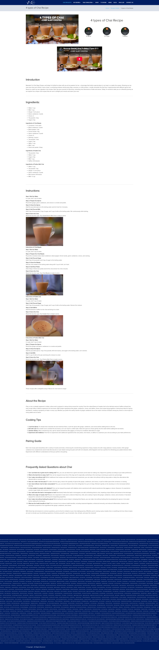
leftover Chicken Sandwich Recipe (24, 605)
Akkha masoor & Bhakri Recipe (105, 577)
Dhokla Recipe (150, 601)
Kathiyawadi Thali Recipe (138, 555)
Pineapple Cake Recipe (144, 609)
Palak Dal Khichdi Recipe (98, 571)
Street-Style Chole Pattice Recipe (128, 547)
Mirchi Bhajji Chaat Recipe (61, 573)
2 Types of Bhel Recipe (22, 579)
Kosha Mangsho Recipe (122, 591)
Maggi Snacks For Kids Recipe (61, 581)
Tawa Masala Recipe (43, 579)
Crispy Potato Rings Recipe (36, 579)
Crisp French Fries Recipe (71, 603)
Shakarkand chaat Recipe (106, 585)
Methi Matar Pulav (145, 561)
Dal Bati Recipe (9, 603)
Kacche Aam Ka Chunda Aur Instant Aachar (134, 567)
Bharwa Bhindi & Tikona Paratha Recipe (101, 575)
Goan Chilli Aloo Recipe (69, 555)
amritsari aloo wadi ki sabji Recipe (17, 601)
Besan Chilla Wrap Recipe (135, 605)
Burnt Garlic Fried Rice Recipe (53, 609)
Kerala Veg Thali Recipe (29, 579)
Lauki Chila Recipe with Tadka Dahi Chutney (112, 559)
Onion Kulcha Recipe (11, 589)
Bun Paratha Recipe (125, 581)
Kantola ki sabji (68, 563)
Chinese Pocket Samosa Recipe (95, 551)
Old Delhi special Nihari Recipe (19, 589)
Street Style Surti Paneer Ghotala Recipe (14, 547)
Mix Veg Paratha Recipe (132, 611)
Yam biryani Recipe (6, 561)
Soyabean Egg (150, 561)
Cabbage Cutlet (136, 561)
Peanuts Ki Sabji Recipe (84, 561)
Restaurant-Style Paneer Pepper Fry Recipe (85, 543)
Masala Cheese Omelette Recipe (23, 591)
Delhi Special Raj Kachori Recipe (64, 575)
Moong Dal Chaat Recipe (87, 599)
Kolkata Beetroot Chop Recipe (4, 551)
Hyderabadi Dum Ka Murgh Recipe (67, 569)
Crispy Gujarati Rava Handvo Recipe (55, 553)
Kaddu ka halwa (42, 565)
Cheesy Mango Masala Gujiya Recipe (78, 599)
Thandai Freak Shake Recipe (103, 611)
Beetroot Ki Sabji (140, 571)
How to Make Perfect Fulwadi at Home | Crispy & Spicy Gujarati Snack (51, 539)
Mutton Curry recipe (91, 613)
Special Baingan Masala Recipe (120, 549)
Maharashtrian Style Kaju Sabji (56, 547)
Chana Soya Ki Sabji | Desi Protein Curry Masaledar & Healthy (120, 541)
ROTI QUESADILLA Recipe (85, 601)
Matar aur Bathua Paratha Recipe (133, 545)
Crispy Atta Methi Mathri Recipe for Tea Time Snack (89, 559)
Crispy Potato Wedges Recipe (86, 597)
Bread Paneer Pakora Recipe (92, 605)
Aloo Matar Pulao (136, 563)
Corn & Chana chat (104, 563)
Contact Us (129, 2)
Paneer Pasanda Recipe (89, 577)
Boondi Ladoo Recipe (80, 557)
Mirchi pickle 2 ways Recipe (107, 589)
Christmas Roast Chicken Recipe (91, 607)
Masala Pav (114, 563)
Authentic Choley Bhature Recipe (153, 599)
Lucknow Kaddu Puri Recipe (73, 571)
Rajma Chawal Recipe (50, 587)
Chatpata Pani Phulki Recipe (24, 553)
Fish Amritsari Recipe (70, 595)
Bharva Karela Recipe (36, 575)
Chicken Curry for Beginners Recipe (26, 599)
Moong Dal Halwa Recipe (57, 611)
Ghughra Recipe (31, 595)
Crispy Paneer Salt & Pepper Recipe (25, 603)
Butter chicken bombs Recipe (106, 599)
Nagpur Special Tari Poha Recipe (147, 555)
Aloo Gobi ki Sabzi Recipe (132, 581)
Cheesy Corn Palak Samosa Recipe (39, 551)
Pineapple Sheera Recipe (78, 611)
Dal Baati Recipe (81, 609)
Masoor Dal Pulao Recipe (109, 553)
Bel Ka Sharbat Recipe (65, 567)
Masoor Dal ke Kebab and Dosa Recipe (26, 577)
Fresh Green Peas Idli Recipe (135, 557)
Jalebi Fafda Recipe (151, 609)
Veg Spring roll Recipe (104, 581)
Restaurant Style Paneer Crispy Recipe (45, 553)
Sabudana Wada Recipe (15, 587)
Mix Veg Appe (36, 563)
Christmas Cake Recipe (139, 611)
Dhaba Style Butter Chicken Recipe (104, 573)
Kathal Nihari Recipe (15, 581)
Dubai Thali (140, 561)
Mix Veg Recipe (120, 569)
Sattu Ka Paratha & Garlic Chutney (143, 543)
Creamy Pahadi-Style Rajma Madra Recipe (88, 545)
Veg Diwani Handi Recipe (95, 593)
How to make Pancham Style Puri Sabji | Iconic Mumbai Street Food (118, 543)
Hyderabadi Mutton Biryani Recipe (88, 579)
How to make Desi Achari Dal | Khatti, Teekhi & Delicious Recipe (51, 543)
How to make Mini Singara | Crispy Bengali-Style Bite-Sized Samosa (70, 543)
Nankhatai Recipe (152, 577)
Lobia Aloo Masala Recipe (107, 565)
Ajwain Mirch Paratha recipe (48, 607)
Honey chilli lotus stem (52, 563)
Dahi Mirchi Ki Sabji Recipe (148, 547)
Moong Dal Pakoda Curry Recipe (110, 549)
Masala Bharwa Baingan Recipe (10, 609)
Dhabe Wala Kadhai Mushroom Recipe (37, 547)
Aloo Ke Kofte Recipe (114, 567)
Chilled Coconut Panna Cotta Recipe (150, 603)
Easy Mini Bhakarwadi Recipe (130, 555)
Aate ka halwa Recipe (102, 601)
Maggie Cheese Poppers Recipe (90, 591)
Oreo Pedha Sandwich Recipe (4, 589)
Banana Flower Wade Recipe (85, 549)
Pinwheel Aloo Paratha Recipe (88, 557)
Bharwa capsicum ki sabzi (134, 571)
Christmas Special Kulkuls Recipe (131, 597)
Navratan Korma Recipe (25, 567)
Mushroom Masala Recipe (113, 577)
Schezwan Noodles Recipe (153, 585)
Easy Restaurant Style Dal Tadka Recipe (131, 595)
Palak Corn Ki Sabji (19, 563)
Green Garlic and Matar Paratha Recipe (153, 545)
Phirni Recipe (75, 587)
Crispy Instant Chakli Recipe (119, 547)
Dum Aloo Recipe (65, 579)
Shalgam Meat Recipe (99, 585)
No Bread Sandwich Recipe (32, 561)
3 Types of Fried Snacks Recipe (80, 575)
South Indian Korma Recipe (86, 585)
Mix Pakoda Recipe (95, 589)
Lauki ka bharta (109, 563)
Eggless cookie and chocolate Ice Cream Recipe (96, 595)
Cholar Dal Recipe (119, 581)
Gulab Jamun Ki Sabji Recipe (147, 571)
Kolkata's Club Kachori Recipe (55, 555)
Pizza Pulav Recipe (156, 583)
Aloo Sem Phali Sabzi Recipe (55, 557)
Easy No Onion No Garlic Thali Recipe (5, 585)
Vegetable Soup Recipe (48, 561)
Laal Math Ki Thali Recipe (49, 567)
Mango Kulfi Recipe (43, 591)
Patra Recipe (67, 581)
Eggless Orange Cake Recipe (35, 611)
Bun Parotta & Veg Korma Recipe (58, 569)
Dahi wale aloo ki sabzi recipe (112, 581)
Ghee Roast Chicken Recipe (38, 595)
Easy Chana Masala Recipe (3, 567)
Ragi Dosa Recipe (120, 573)
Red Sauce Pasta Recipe (140, 607)
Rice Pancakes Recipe (133, 579)
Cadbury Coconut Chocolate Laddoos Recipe (75, 605)
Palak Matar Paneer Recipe (76, 573)
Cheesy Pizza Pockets (54, 573)
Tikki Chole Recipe (51, 577)
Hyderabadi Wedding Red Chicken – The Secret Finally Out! (92, 539)
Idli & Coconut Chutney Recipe (77, 593)
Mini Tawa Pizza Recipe (13, 561)
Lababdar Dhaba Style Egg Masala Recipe (133, 543)
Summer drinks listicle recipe (66, 583)
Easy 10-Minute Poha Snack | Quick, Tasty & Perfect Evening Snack (137, 541)
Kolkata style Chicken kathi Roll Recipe (131, 591)
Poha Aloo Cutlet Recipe (96, 577)
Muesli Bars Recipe (64, 611)
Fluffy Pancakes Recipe (71, 611)
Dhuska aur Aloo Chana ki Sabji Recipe (30, 559)
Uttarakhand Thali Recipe (137, 547)
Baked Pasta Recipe (138, 599)
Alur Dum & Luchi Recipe (52, 581)
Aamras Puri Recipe (24, 555)
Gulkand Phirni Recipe (144, 593)
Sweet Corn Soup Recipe (42, 585)
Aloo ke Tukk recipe (6, 607)
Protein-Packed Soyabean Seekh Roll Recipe (10, 557)
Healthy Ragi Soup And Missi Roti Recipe (27, 573)
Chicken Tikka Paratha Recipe (8, 605)
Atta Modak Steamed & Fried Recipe (127, 575)
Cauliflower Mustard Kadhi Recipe (143, 545)
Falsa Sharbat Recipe (152, 611)
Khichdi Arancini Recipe (141, 591)
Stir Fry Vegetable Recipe (147, 607)
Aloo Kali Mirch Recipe (82, 553)
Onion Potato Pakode (142, 563)
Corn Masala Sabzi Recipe (134, 549)
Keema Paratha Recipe (104, 609)
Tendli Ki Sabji (47, 565)
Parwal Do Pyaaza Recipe (136, 569)
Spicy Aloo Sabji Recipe (151, 559)
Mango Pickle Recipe (31, 591)
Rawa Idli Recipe (36, 587)
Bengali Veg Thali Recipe (81, 581)
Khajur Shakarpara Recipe (91, 561)
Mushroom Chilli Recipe (48, 575)
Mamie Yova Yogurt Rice (64, 591)
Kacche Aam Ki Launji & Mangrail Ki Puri (19, 569)
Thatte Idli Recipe (59, 583)
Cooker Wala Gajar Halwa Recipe (150, 557)
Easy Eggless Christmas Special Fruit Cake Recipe (9, 597)
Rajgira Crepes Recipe (57, 587)
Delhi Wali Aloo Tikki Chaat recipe (14, 607)
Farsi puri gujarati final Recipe (36, 599)
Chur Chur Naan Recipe (93, 603)
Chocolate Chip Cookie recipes (133, 603)
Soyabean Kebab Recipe (59, 571)
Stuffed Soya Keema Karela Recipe (61, 585)
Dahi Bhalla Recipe (72, 575)
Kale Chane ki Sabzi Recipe (82, 571)
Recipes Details (115, 8)
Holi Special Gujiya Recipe (94, 569)
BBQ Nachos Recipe (142, 605)
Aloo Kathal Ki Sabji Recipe (57, 567)
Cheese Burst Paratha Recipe (44, 577)
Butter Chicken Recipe (85, 605)
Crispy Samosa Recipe (78, 597)
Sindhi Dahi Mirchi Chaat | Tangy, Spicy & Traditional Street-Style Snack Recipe (49, 541)
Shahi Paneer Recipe (39, 609)
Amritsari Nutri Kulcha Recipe (136, 601)
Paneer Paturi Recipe (82, 577)
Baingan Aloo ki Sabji (26, 563)
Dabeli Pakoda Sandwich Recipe (21, 551)
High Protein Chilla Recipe (150, 573)
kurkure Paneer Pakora (5, 565)
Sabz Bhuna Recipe (11, 575)
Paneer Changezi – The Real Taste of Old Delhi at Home (128, 539)
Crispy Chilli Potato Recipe (29, 565)
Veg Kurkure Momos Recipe (62, 561)
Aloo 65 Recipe (109, 567)
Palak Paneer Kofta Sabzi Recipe (115, 551)
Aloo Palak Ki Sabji (97, 567)
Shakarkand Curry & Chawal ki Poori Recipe (125, 551)
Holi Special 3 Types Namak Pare (103, 569)
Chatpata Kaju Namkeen (77, 561)
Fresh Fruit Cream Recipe (76, 569)
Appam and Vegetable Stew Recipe (74, 577)
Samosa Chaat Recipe (145, 551)
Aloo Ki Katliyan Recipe (66, 571)
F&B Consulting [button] (87, 2)
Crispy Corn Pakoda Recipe (30, 551)
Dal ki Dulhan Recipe (30, 583)
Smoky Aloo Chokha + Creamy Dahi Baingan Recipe (104, 541)
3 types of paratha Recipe (122, 585)
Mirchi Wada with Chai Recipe (96, 609)
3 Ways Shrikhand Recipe (43, 601)
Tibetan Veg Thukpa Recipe (142, 573)
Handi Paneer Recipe (46, 609)
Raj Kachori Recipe (63, 587)
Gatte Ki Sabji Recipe (5, 549)
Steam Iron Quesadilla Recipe (65, 607)
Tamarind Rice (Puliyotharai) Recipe (85, 569)
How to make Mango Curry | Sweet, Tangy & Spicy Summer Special (13, 543)
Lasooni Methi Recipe (55, 559)
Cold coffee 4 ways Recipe (122, 597)
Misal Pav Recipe (101, 589)
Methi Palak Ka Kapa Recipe (142, 549)
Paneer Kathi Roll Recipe (123, 587)
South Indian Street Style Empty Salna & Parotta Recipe (59, 551)
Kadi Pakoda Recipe (24, 609)
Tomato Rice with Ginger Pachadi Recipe (105, 557)
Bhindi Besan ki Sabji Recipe (106, 561)
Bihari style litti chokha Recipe (51, 599)
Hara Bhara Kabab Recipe (127, 593)
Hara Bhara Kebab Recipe (23, 613)
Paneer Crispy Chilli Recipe (131, 587)
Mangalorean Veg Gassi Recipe (115, 557)
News (110, 2)
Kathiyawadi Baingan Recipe (20, 559)
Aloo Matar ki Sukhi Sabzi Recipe (100, 549)
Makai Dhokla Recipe (125, 611)
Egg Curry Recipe (117, 595)
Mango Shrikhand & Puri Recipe (89, 567)
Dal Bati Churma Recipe (127, 571)
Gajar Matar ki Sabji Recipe (114, 545)
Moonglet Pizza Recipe (59, 589)
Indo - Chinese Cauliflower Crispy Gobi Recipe (53, 603)
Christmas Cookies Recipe (108, 603)
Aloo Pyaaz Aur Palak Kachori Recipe (70, 549)
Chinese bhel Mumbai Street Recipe (141, 597)
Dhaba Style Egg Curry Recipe (18, 575)
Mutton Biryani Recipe (44, 589)
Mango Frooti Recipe (57, 591)
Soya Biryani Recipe (98, 583)
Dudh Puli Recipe (30, 557)
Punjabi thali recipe (24, 583)
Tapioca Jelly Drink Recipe (31, 555)
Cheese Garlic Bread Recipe (61, 609)
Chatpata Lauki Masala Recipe (101, 553)
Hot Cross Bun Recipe (27, 611)
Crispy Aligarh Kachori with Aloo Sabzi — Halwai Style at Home (76, 539)
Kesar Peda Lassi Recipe (111, 611)
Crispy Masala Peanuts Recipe (74, 553)
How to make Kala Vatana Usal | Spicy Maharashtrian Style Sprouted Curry (32, 543)
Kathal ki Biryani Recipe (8, 593)
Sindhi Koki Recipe (93, 585)
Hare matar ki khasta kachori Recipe (118, 593)
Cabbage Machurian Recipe (46, 555)
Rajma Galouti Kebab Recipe (97, 563)
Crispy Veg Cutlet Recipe (110, 579)
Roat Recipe (142, 547)
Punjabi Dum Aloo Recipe (48, 551)
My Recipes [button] (76, 2)
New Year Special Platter (42, 573)
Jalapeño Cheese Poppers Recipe (136, 551)
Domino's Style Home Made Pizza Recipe (22, 597)
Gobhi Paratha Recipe (25, 595)
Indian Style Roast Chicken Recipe (67, 593)
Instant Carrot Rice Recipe (47, 559)
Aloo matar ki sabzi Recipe (149, 581)
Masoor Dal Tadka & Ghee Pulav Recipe (72, 557)
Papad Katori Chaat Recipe (81, 587)
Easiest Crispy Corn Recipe (129, 563)
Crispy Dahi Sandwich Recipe (4, 547)
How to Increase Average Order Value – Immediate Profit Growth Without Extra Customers (113, 613)
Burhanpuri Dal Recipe (64, 539)
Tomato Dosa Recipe (36, 565)
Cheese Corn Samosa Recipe (8, 581)
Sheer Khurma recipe (130, 609)
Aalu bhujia (24, 575)
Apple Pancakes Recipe (69, 573)
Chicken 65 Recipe (70, 599)
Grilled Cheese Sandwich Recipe (7, 595)
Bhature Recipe (122, 605)
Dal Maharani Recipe (104, 583)
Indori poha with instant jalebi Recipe (148, 579)
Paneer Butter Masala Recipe (139, 587)
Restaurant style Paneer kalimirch (140, 581)
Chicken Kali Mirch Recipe (40, 605)
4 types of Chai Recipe (97, 579)
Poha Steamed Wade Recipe (55, 575)
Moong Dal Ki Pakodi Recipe (74, 589)
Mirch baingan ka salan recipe (38, 583)
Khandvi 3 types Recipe (89, 581)
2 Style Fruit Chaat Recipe (56, 607)
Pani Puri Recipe (94, 587)
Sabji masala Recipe (140, 579)
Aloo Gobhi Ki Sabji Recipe (40, 607)
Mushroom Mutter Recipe (51, 589)
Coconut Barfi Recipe (86, 603)
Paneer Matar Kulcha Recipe (111, 547)
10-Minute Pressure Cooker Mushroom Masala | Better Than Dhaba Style (87, 541)
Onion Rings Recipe (29, 613)
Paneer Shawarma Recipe (113, 573)
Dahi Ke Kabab (123, 563)
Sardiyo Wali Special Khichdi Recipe (123, 545)
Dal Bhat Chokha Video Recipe (123, 561)
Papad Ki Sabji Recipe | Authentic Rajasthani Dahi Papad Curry (44, 545)
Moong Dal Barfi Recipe (137, 609)
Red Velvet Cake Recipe (30, 587)
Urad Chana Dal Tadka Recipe (89, 565)
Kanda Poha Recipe (30, 593)
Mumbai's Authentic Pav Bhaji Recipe (46, 613)
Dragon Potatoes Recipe (144, 601)
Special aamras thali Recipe (78, 585)
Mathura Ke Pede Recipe (152, 589)
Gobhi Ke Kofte (49, 573)
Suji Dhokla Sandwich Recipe (13, 565)
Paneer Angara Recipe (28, 581)
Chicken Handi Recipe (127, 607)
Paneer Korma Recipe (96, 557)
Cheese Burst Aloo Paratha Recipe (9, 555)
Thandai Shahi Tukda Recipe (134, 583)
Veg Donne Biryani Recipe (16, 571)
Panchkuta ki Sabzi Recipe (106, 571)
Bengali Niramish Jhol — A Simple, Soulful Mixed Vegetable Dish (29, 541)
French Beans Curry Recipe (152, 551)
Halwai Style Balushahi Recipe (136, 593)
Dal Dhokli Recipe (153, 607)
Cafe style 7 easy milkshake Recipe (96, 599)
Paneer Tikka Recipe (108, 587)
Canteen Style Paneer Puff (12, 549)
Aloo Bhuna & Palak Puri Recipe (11, 559)
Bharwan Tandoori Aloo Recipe (116, 601)
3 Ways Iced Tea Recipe (118, 611)
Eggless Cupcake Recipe (86, 595)
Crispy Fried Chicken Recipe (88, 609)
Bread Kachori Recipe (19, 585)
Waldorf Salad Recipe (75, 609)
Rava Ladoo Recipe (103, 579)
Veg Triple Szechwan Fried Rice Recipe (50, 571)
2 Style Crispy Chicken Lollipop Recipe (76, 601)
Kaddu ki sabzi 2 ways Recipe (36, 581)
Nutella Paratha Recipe (27, 589)
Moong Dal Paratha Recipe (66, 589)
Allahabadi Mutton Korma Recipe (35, 601)
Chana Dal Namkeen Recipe (29, 549)
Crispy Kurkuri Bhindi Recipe (42, 603)
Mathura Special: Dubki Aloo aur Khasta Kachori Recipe (141, 553)
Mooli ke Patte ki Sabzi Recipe (127, 573)
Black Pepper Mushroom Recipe (101, 605)
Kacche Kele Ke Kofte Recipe (21, 565)
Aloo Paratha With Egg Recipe (24, 607)
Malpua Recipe (70, 591)
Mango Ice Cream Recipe (50, 591)
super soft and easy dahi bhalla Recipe (51, 585)
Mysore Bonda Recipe (58, 577)
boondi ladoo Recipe (113, 599)
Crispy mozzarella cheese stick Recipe (96, 597)
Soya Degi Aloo (84, 563)
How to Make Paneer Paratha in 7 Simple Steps (71, 613)
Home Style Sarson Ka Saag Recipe (101, 607)
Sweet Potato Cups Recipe (34, 585)
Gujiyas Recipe (149, 593)
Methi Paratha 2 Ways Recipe (130, 589)
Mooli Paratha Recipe (89, 589)
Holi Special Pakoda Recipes (125, 583)
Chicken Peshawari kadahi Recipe (9, 599)
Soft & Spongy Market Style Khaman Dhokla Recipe (6, 545)
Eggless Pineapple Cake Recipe (78, 595)
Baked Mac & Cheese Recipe (149, 605)
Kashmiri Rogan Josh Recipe (15, 593)
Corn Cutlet (14, 563)
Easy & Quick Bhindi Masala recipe (67, 565)
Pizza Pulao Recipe (146, 577)
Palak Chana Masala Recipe (20, 549)
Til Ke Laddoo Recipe (155, 571)
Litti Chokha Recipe (69, 609)
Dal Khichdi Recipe (72, 597)
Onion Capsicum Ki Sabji (81, 567)
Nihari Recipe (33, 589)
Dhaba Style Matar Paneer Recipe (72, 547)
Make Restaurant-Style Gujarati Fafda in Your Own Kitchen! (54, 579)
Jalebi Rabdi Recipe (51, 593)
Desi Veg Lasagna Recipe (65, 577)
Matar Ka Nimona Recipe (150, 583)
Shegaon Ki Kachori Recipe (144, 567)
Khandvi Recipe (152, 591)
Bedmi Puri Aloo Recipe (132, 599)
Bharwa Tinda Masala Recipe (49, 569)
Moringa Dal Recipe (62, 555)
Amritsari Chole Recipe (9, 601)
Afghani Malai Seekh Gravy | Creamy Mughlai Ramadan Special (100, 543)
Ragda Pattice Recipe (72, 607)
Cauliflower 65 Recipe (54, 561)
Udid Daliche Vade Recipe (71, 545)
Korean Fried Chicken (80, 579)
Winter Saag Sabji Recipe (64, 547)
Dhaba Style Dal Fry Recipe (44, 597)
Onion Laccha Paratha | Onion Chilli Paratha (56, 565)
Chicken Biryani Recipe (48, 605)
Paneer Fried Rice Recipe (18, 609)
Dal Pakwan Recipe (110, 583)
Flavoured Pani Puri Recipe (94, 611)
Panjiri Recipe (88, 573)
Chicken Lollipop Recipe (18, 599)
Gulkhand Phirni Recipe (13, 611)
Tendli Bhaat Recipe (133, 607)
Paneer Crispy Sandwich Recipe (44, 549)
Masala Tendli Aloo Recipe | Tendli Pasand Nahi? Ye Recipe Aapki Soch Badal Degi (30, 539)
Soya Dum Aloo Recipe (99, 561)
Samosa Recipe (2, 587)
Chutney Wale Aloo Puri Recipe (17, 573)
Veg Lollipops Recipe (154, 575)
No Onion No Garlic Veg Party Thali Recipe (84, 551)
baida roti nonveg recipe (145, 599)
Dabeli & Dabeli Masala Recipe (16, 603)
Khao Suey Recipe (147, 591)
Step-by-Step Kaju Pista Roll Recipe (83, 613)
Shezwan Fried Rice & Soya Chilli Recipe (26, 547)
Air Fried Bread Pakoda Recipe (118, 575)
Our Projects (67, 2)
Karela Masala (118, 563)
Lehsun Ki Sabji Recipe (36, 557)
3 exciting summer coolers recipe (16, 583)
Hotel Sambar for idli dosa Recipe (86, 593)
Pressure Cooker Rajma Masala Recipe (125, 557)
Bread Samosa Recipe (63, 557)
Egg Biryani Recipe (122, 595)
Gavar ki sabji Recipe (144, 565)
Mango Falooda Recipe (20, 611)
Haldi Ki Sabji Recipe (120, 571)
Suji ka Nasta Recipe (22, 581)
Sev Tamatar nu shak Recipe (114, 585)
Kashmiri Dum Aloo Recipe (23, 593)
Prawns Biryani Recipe (18, 555)
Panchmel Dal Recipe (3, 573)
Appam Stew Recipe (2, 601)
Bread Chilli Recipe (19, 561)
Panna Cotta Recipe (88, 587)
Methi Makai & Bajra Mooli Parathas (94, 547)
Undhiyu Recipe (121, 607)
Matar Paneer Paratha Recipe (95, 573)
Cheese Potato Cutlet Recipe (15, 613)
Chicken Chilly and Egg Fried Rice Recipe (61, 599)
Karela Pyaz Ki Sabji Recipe (15, 553)
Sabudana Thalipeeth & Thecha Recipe (91, 553)
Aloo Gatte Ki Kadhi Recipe (40, 561)
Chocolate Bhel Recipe (141, 603)
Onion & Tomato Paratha (62, 563)
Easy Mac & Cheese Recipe (140, 595)
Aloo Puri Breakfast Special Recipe (135, 565)
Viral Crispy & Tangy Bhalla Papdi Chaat (78, 555)
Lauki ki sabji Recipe (18, 567)
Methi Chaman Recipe (153, 553)
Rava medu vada (78, 563)
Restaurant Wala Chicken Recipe (40, 569)
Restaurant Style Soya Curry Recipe (98, 565)
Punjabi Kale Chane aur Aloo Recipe (63, 559)
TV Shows (103, 2)
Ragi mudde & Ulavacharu (8, 563)
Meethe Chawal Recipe (98, 545)
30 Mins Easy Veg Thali (17, 577)
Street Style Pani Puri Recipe (36, 577)
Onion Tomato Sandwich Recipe (33, 567)
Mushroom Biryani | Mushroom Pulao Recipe (5, 553)
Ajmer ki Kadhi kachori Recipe (145, 569)
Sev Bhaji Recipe (25, 561)
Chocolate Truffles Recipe (6, 611)
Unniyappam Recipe (43, 599)
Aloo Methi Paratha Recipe (112, 555)
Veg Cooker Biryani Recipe (146, 575)
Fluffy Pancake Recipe (58, 595)
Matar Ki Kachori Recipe (8, 591)
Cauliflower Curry (130, 561)
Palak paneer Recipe (154, 587)
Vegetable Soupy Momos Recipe (93, 601)
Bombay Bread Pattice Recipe (106, 545)
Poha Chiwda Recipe (36, 549)
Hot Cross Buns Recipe (102, 593)
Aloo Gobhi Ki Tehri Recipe (32, 607)
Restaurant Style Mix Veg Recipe (88, 555)
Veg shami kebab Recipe (26, 585)
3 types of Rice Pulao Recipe (130, 585)
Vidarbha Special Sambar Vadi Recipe (34, 553)
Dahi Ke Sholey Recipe (79, 545)
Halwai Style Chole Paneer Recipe (153, 543)
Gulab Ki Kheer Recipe (42, 611)
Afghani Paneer (73, 563)
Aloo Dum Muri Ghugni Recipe (57, 545)
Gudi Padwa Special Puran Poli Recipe (82, 583)
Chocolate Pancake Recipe (49, 611)
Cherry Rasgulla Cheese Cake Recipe (56, 605)
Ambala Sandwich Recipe (26, 601)
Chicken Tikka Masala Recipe (151, 597)
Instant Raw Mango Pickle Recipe (7, 583)
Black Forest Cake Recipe (109, 605)
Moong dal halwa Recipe (82, 589)
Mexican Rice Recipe (122, 589)
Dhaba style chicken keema (44, 581)
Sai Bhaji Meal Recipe (8, 587)
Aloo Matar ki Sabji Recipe (41, 567)
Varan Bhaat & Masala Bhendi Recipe (152, 549)
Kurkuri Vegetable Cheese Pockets (7, 571)
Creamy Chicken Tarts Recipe (105, 597)
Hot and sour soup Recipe (109, 593)
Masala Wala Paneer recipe (91, 583)
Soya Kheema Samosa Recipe (47, 547)
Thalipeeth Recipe (119, 577)
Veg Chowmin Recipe (7, 613)
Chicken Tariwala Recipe (16, 605)
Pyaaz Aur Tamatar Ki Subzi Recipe (30, 569)
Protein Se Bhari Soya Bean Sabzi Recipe (141, 539)
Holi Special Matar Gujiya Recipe (121, 555)
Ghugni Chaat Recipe (127, 549)
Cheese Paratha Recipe (65, 605)
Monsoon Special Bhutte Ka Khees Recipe (72, 551)
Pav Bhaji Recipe (13, 585)
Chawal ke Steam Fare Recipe (90, 571)
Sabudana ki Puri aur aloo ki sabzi (43, 563)
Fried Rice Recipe (45, 595)
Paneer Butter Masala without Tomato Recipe (129, 577)
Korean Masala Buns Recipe (39, 559)
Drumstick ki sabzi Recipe (11, 567)
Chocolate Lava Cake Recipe (124, 603)
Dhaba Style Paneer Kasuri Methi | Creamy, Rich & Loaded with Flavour (9, 539)
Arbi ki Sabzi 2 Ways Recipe (142, 583)
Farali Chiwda (42, 575)
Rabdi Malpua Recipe (87, 575)
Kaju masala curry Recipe (46, 583)
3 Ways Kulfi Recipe (118, 609)
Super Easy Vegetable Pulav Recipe (122, 567)
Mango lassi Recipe (37, 591)
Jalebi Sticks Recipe (45, 593)
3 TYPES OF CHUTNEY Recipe (59, 601)
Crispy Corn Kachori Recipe (63, 603)
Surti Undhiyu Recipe (113, 571)
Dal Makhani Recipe (115, 607)
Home (107, 8)
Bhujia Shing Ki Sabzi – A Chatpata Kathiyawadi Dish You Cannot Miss (110, 539)
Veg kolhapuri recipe (108, 601)
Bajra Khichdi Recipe (9, 573)
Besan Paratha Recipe (128, 605)
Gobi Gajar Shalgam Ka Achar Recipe (17, 595)
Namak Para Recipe (38, 589)
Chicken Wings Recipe (97, 613)
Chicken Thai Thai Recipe (36, 613)
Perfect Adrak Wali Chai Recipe (86, 611)
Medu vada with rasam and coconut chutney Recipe (141, 589)
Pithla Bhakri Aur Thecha (151, 567)
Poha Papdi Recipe (71, 559)
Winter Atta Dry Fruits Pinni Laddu (101, 559)
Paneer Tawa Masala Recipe (73, 581)
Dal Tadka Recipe (109, 607)
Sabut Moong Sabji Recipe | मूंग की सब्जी (153, 565)
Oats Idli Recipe (93, 575)
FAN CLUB (121, 2)
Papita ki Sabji (32, 563)
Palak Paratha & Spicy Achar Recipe (128, 553)
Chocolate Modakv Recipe (116, 603)
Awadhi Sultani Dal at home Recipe (22, 557)
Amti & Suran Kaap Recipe (103, 547)
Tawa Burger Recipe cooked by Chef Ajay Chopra (58, 613)
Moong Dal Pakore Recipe (117, 579)
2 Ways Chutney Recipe (67, 601)
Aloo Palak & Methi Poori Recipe (65, 553)
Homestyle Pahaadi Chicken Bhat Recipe (126, 601)
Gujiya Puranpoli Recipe (111, 609)
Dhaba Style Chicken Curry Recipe (53, 597)
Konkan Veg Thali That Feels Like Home (14, 541)
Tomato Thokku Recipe (70, 561)
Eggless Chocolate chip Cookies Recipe (109, 595)
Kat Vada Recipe (78, 549)
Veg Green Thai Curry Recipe (139, 577)
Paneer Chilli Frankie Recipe (9, 577)
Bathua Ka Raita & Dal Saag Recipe (127, 569)
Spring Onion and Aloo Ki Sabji (73, 567)
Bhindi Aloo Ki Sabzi (10, 569)
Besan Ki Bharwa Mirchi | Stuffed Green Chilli (117, 565)
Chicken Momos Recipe (33, 605)
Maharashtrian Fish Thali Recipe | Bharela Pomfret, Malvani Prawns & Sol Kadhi (24, 545)
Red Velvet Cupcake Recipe (22, 587)
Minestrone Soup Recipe (115, 589)
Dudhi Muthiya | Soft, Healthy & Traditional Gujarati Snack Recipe (68, 541)
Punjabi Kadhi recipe (53, 583)
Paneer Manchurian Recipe (115, 587)
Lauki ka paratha (2, 563)
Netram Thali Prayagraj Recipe (98, 555)
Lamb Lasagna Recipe (115, 591)
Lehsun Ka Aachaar (103, 567)
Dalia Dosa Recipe (73, 583)
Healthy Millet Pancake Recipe (73, 579)
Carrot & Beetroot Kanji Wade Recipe (39, 571)
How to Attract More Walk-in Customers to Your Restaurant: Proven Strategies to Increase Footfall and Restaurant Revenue (141, 613)
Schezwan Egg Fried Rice (146, 585)
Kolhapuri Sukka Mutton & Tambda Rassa (83, 547)
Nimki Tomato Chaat (134, 573)
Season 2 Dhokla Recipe (138, 585)
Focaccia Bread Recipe (51, 595)
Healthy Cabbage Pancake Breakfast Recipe (78, 565)
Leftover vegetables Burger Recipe (107, 591)
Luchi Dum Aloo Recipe (99, 591)
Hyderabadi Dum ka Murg (114, 561)
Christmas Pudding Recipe (101, 603)
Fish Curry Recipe (64, 595)
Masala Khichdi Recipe (15, 591)
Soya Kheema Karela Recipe (12, 551)
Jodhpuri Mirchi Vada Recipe (37, 593)
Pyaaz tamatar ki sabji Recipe (96, 581)
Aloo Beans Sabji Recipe (30, 571)
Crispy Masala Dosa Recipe (34, 603)
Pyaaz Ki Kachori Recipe (70, 587)
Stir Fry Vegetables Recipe (70, 585)
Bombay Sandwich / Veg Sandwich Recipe (122, 599)
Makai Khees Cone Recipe (82, 591)
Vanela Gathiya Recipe (39, 555)
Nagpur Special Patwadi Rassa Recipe (118, 553)
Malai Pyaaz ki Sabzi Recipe (122, 559)
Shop (96, 2)
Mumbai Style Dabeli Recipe (126, 579)
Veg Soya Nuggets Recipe (144, 559)
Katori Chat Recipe (83, 573)
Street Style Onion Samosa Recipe (137, 575)
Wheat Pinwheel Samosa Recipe (14, 579)
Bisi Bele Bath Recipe (23, 571)
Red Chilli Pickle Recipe (117, 583)
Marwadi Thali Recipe (92, 549)
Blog (115, 2)
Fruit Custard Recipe (124, 609)
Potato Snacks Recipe (110, 575)
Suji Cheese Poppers (89, 563)
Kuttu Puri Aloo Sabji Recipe (32, 609)
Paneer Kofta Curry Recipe (61, 549)
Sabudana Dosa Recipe (127, 565)
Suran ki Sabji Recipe (64, 545)
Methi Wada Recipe (137, 559)
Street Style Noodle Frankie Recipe (105, 551)
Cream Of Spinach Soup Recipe (114, 597)
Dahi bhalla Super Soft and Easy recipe (81, 607)
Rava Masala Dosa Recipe (43, 587)
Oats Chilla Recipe (36, 573)
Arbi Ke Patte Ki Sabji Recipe (53, 549)
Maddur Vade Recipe (105, 555)
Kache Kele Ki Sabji (155, 561)
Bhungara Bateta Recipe (78, 559)
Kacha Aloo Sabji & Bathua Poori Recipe (45, 557)
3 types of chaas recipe (51, 601)
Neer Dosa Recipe (142, 557)
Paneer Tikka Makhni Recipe (101, 587)
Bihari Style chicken (30, 575)
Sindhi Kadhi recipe (5, 575)
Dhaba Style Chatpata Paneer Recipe (64, 597)
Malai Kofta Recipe (75, 591)
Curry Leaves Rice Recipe (130, 559)
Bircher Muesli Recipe (116, 605)
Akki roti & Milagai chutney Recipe (112, 569)
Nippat (57, 563)
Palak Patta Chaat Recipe (147, 587)
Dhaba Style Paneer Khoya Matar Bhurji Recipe (34, 597)
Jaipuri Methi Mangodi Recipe (58, 593)
